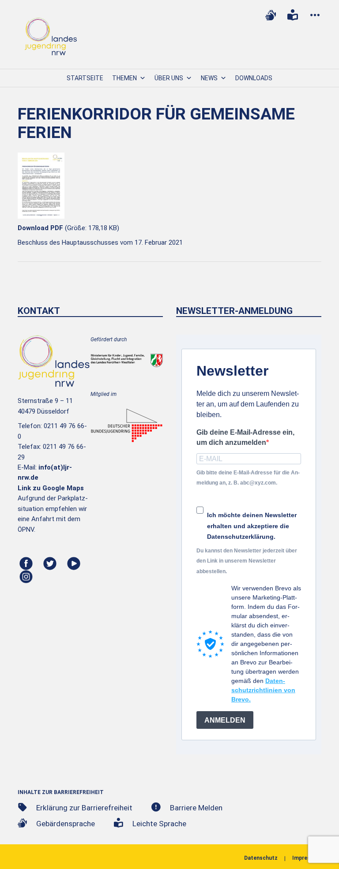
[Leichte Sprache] (292, 15)
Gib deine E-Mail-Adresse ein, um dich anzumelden (245, 437)
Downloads (253, 78)
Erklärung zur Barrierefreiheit (84, 807)
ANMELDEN (224, 720)
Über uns (168, 78)
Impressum (306, 858)
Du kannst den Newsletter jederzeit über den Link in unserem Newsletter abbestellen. (246, 561)
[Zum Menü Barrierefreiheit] (314, 15)
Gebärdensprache (65, 823)
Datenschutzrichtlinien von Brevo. (263, 690)
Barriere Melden (196, 807)
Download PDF (40, 228)
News (209, 78)
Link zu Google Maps (51, 488)
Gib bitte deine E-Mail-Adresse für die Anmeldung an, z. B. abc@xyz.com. (248, 478)
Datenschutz (261, 858)
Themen (124, 78)
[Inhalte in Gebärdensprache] (270, 15)
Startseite (85, 78)
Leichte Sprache (159, 823)
